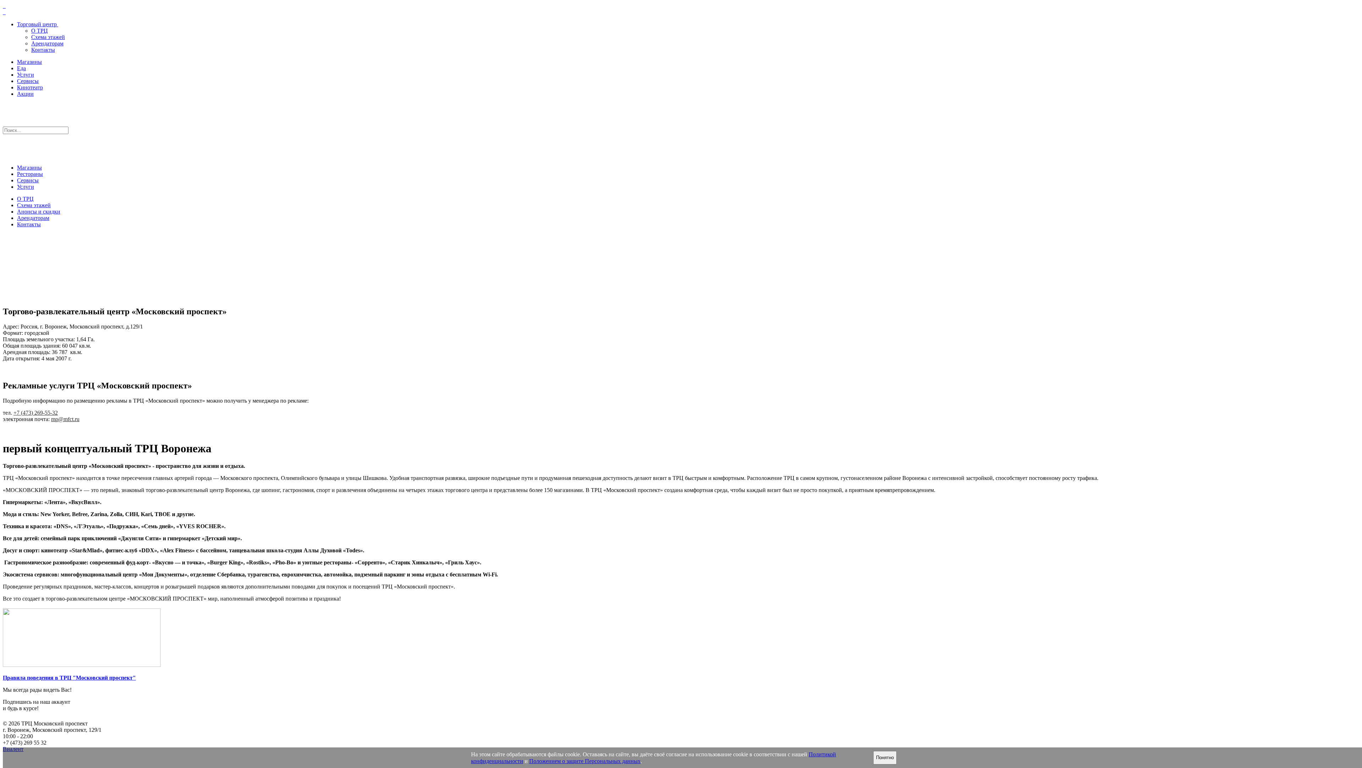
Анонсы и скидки (38, 212)
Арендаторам (47, 43)
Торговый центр (37, 24)
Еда (21, 68)
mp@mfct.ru (65, 419)
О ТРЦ (39, 31)
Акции (25, 94)
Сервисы (28, 81)
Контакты (43, 50)
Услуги (25, 75)
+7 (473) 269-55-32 (35, 413)
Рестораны (30, 174)
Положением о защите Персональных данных (585, 761)
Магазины (29, 62)
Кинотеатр (30, 87)
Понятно (885, 757)
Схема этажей (48, 37)
